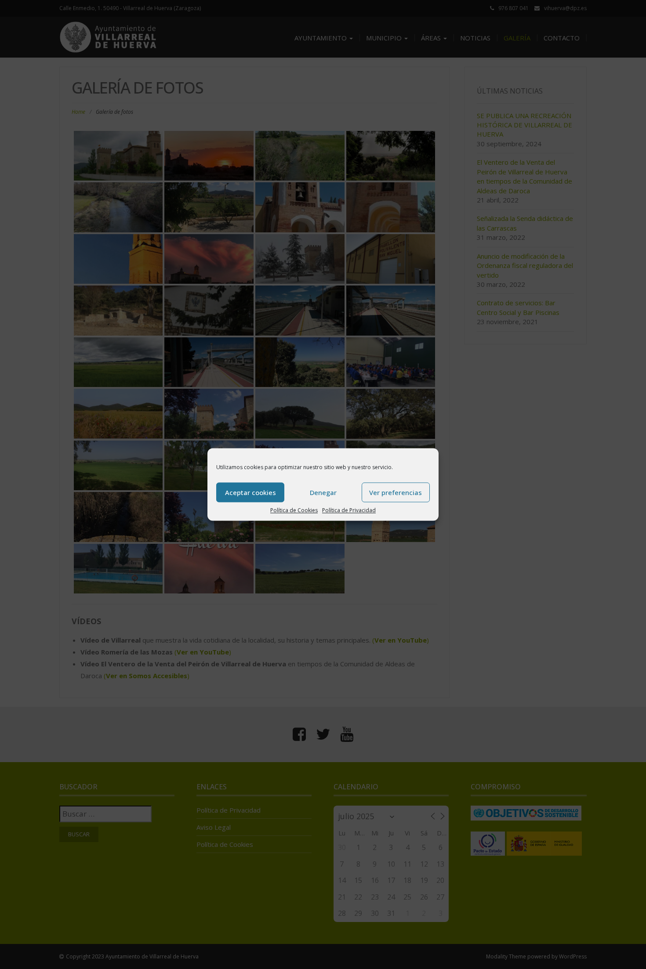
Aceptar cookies (250, 492)
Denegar (323, 492)
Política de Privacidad (349, 510)
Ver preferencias (395, 492)
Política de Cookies (294, 510)
